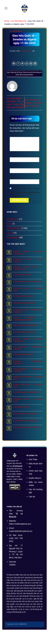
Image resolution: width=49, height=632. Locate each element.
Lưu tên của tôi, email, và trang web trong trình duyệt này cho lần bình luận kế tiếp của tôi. (24, 192)
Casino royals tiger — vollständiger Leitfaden (27, 311)
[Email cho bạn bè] (27, 64)
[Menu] (6, 8)
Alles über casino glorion (23, 354)
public (9, 224)
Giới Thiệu (33, 459)
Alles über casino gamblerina (25, 325)
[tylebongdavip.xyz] (24, 8)
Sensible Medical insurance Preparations (27, 252)
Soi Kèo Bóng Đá (18, 21)
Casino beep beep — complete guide (27, 385)
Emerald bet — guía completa (25, 420)
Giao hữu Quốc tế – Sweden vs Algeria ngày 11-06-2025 (33, 103)
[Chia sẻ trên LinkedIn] (35, 64)
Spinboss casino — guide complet (27, 281)
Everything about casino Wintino (26, 392)
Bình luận (14, 135)
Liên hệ (32, 497)
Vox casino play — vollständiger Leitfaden (27, 348)
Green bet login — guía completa (26, 427)
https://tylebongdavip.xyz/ (20, 524)
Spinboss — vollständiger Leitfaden (27, 362)
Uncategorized (13, 237)
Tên (12, 155)
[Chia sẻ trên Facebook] (18, 64)
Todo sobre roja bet (21, 407)
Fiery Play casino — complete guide (27, 289)
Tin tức (10, 233)
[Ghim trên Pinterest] (31, 64)
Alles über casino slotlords (24, 332)
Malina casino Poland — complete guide (27, 378)
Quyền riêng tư (35, 478)
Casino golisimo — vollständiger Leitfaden (27, 370)
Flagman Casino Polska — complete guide (27, 268)
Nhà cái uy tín (12, 219)
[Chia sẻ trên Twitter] (22, 64)
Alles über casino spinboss (24, 303)
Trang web (14, 177)
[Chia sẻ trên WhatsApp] (14, 64)
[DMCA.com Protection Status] (14, 487)
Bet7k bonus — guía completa (25, 413)
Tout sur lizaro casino (22, 274)
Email (12, 166)
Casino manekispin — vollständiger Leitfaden (27, 318)
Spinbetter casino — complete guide (27, 400)
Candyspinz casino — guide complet (27, 260)
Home (6, 21)
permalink (29, 75)
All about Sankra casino (23, 296)
